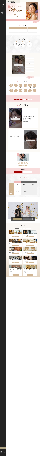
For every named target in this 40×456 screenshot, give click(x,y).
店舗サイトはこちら (15, 236)
